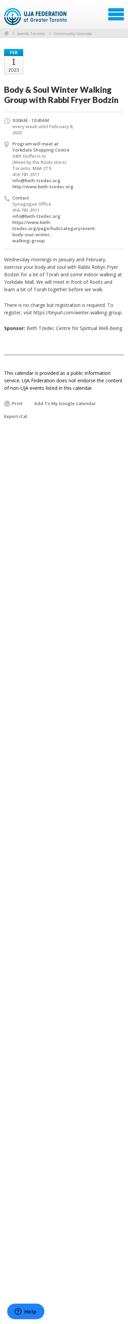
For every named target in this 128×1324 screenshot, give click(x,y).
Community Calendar (73, 33)
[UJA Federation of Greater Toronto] (36, 16)
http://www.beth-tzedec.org (42, 187)
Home (6, 33)
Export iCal (15, 416)
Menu (116, 14)
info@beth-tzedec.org (36, 180)
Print (17, 403)
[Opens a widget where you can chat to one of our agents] (25, 1312)
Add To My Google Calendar (65, 403)
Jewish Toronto (31, 33)
